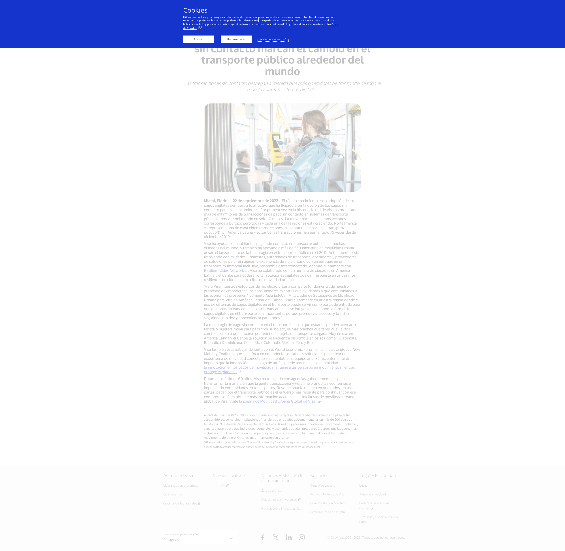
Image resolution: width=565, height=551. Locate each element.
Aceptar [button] (198, 39)
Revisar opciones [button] (270, 39)
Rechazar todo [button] (236, 39)
